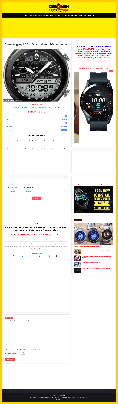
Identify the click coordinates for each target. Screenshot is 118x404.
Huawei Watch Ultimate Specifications (91, 250)
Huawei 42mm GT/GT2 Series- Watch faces (93, 51)
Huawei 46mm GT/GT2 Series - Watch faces (93, 49)
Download (12, 191)
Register (86, 397)
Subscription (64, 397)
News (80, 15)
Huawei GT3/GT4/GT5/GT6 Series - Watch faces (93, 53)
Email (6, 343)
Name (6, 338)
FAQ (85, 15)
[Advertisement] (59, 27)
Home (31, 397)
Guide (89, 15)
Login (40, 15)
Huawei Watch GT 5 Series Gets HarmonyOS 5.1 (87, 235)
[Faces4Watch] (59, 7)
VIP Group (57, 15)
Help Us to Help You (56, 397)
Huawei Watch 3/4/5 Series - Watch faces (93, 56)
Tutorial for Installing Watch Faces (44, 397)
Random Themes (73, 15)
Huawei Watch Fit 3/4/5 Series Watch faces (93, 58)
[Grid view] (63, 177)
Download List (47, 15)
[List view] (66, 177)
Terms (73, 397)
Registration (33, 15)
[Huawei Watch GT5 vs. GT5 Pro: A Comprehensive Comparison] (77, 240)
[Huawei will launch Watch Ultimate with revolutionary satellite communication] (77, 258)
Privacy (69, 397)
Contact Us (78, 397)
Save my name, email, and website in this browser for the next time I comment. (23, 349)
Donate (34, 397)
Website (39, 343)
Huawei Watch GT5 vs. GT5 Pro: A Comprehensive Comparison (96, 238)
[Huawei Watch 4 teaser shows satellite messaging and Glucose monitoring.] (77, 246)
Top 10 (64, 15)
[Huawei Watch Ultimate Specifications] (77, 252)
